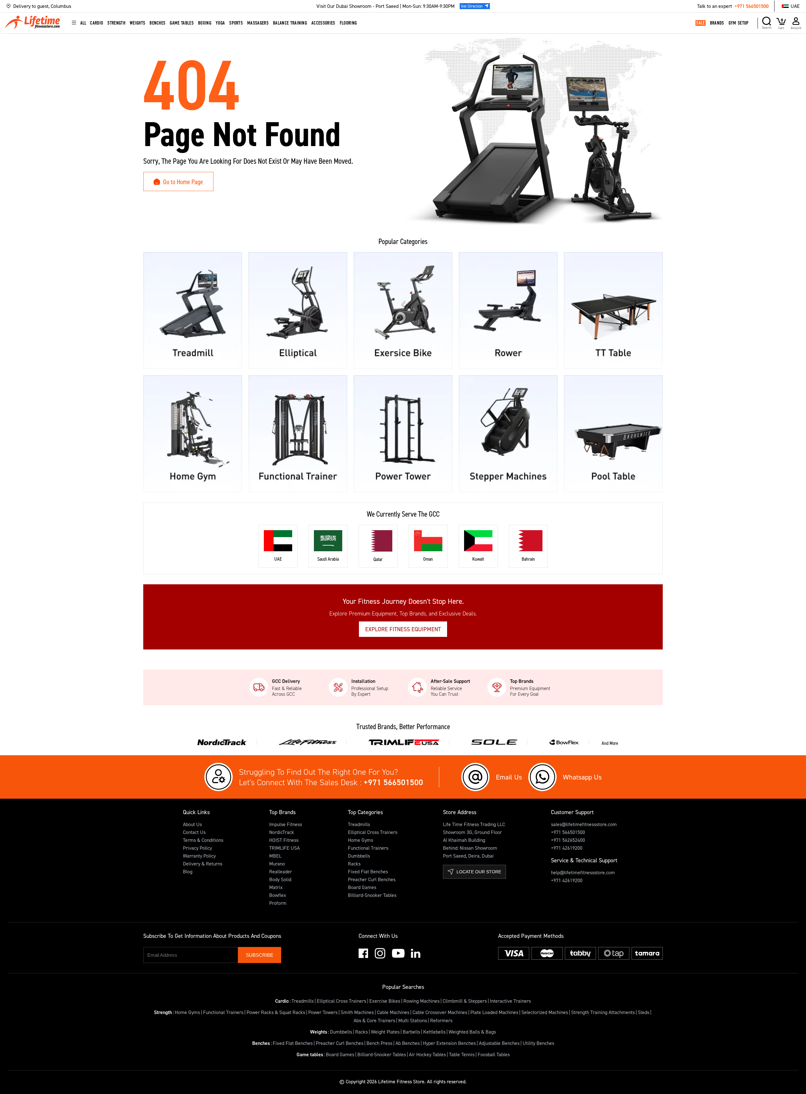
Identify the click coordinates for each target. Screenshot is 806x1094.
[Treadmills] (192, 310)
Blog (187, 871)
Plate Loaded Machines (494, 1012)
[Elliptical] (297, 310)
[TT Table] (613, 310)
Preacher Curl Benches (371, 879)
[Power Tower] (403, 433)
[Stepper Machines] (508, 433)
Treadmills (359, 824)
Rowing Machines (421, 1001)
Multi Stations (412, 1020)
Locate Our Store (479, 871)
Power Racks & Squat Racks (276, 1012)
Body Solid (280, 879)
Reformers (441, 1020)
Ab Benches (407, 1043)
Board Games (362, 887)
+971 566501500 (752, 6)
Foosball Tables (494, 1054)
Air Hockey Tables (427, 1054)
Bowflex (277, 895)
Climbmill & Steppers (465, 1001)
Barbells (411, 1032)
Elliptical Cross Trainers (372, 832)
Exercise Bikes (384, 1001)
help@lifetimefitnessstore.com (583, 872)
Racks (354, 863)
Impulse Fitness (285, 824)
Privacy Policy (197, 848)
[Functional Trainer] (297, 433)
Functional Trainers (368, 848)
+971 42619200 (566, 848)
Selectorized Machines (544, 1012)
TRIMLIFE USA (284, 848)
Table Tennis (461, 1054)
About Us (192, 824)
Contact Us (194, 832)
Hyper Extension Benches (449, 1043)
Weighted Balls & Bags (472, 1032)
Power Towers (323, 1012)
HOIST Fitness (283, 840)
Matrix (276, 887)
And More (610, 743)
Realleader (280, 871)
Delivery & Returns (202, 863)
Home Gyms (360, 840)
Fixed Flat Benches (368, 871)
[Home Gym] (192, 433)
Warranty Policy (199, 856)
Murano (277, 863)
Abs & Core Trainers (374, 1020)
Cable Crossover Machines (439, 1012)
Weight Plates (385, 1032)
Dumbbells (359, 856)
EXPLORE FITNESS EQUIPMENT (403, 629)
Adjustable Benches (499, 1043)
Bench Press (379, 1043)
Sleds (643, 1012)
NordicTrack (281, 832)
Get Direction (472, 6)
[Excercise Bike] (403, 310)
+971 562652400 (568, 840)
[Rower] (508, 310)
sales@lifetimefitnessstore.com (584, 824)
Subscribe (259, 955)
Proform (278, 903)
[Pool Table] (613, 433)
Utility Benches (538, 1043)
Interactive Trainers (510, 1001)
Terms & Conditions (203, 840)
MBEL (275, 856)
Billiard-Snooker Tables (372, 895)
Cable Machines (393, 1012)
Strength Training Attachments (603, 1012)
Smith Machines (357, 1012)
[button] (115, 6)
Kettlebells (434, 1032)
